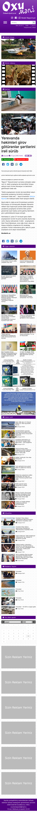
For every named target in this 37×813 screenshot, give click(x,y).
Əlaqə (34, 27)
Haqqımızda (27, 27)
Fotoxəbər (18, 571)
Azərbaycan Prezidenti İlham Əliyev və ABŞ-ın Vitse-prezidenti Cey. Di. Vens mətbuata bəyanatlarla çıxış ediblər (27, 278)
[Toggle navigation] (5, 22)
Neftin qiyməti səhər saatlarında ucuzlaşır (21, 484)
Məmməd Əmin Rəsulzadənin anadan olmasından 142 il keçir (26, 296)
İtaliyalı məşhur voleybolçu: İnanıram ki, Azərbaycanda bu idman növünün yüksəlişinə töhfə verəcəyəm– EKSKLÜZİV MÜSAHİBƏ (25, 547)
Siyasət (5, 156)
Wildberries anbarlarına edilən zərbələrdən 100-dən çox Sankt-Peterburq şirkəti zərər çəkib (23, 477)
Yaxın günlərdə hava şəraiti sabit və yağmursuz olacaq (23, 467)
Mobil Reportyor (28, 18)
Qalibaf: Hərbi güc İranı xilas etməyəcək (23, 458)
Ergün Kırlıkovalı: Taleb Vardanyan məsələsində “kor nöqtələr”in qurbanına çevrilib (25, 537)
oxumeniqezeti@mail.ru (18, 807)
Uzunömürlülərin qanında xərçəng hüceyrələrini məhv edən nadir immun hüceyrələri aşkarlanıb (23, 433)
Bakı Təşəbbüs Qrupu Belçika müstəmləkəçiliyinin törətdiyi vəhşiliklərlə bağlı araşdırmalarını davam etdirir (9, 354)
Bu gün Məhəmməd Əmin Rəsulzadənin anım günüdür (8, 277)
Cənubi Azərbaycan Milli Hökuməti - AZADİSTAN (27, 261)
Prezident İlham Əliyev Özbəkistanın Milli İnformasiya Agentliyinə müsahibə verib (24, 519)
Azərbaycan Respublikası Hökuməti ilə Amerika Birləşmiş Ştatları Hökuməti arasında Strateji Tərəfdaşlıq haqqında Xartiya (9, 298)
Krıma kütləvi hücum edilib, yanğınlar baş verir (9, 261)
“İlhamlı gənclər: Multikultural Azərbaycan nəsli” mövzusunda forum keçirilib (8, 336)
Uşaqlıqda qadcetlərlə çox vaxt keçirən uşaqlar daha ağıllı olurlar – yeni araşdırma (23, 441)
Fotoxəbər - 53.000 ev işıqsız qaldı (26, 606)
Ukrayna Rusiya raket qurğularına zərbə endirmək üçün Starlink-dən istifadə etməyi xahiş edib (23, 450)
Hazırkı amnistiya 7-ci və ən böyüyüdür (27, 335)
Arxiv (33, 25)
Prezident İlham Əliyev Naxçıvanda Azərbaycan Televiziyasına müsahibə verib (24, 528)
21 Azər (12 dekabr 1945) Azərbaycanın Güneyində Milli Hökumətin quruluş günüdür (27, 354)
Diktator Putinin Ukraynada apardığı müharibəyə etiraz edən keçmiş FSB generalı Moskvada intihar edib (23, 495)
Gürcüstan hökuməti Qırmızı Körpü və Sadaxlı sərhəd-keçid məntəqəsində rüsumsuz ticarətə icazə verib (8, 318)
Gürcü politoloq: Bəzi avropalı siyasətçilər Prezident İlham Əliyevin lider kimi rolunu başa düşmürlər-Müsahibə (24, 556)
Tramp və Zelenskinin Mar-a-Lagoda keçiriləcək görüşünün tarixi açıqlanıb (27, 317)
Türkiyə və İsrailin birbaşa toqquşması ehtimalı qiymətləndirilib (22, 503)
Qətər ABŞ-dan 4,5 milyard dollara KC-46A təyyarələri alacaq (23, 423)
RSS (27, 805)
